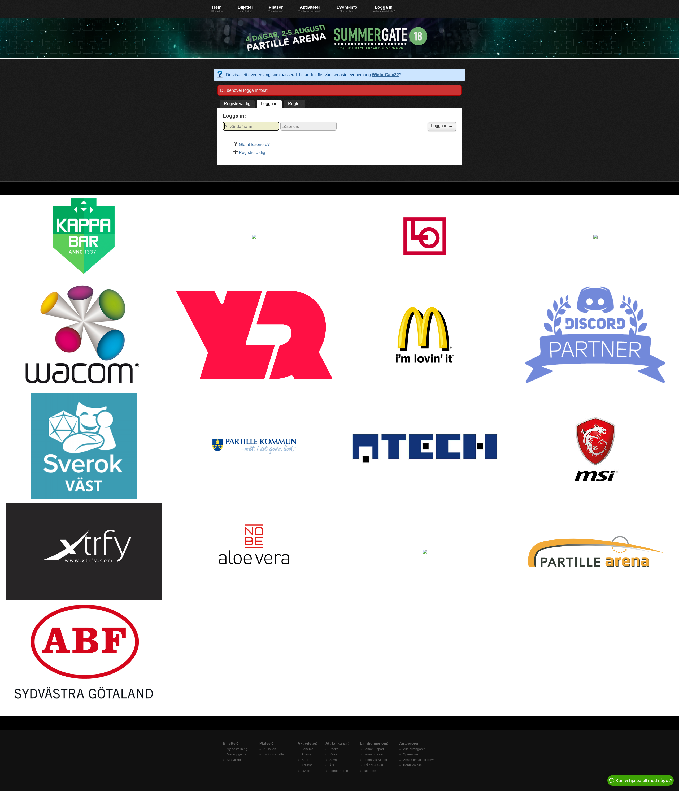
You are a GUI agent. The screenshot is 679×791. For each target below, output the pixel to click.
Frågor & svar (373, 765)
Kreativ (307, 765)
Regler (294, 103)
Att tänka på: (337, 743)
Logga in (384, 8)
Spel (305, 760)
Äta (331, 765)
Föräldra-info (338, 771)
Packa (333, 749)
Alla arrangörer (414, 749)
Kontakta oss (412, 765)
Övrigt (306, 771)
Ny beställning (237, 749)
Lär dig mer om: (374, 743)
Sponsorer (410, 754)
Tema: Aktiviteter (375, 760)
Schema (308, 749)
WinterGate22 (385, 74)
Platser (275, 8)
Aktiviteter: (307, 743)
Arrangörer (409, 743)
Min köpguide (236, 754)
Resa (333, 754)
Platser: (266, 743)
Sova (333, 760)
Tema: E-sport (374, 749)
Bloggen (370, 771)
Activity (307, 754)
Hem (217, 8)
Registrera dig (237, 103)
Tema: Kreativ (374, 754)
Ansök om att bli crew (418, 760)
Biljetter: (230, 743)
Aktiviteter (309, 8)
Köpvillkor (234, 760)
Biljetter (245, 8)
